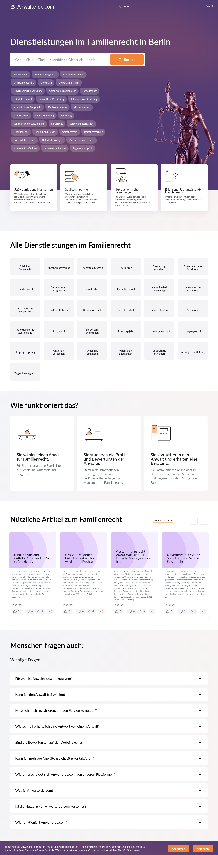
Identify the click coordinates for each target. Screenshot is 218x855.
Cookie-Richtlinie (45, 850)
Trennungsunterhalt (45, 131)
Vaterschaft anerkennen (81, 140)
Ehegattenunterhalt (24, 82)
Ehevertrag (46, 82)
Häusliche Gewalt (23, 99)
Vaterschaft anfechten (25, 148)
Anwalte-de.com (35, 6)
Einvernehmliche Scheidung (28, 90)
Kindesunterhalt (82, 107)
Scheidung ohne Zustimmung (29, 123)
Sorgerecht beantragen (81, 123)
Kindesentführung (57, 107)
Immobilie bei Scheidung (51, 99)
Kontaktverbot (21, 115)
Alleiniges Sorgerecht (45, 74)
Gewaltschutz (90, 90)
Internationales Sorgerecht (27, 107)
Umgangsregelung (93, 131)
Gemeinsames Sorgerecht (62, 90)
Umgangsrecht (69, 131)
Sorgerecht (57, 123)
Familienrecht (21, 74)
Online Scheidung (44, 115)
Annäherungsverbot (73, 74)
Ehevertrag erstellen (69, 82)
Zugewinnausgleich (82, 148)
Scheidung (66, 115)
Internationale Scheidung (84, 99)
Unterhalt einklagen (52, 140)
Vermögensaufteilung (55, 148)
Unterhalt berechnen (24, 140)
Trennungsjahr (21, 131)
